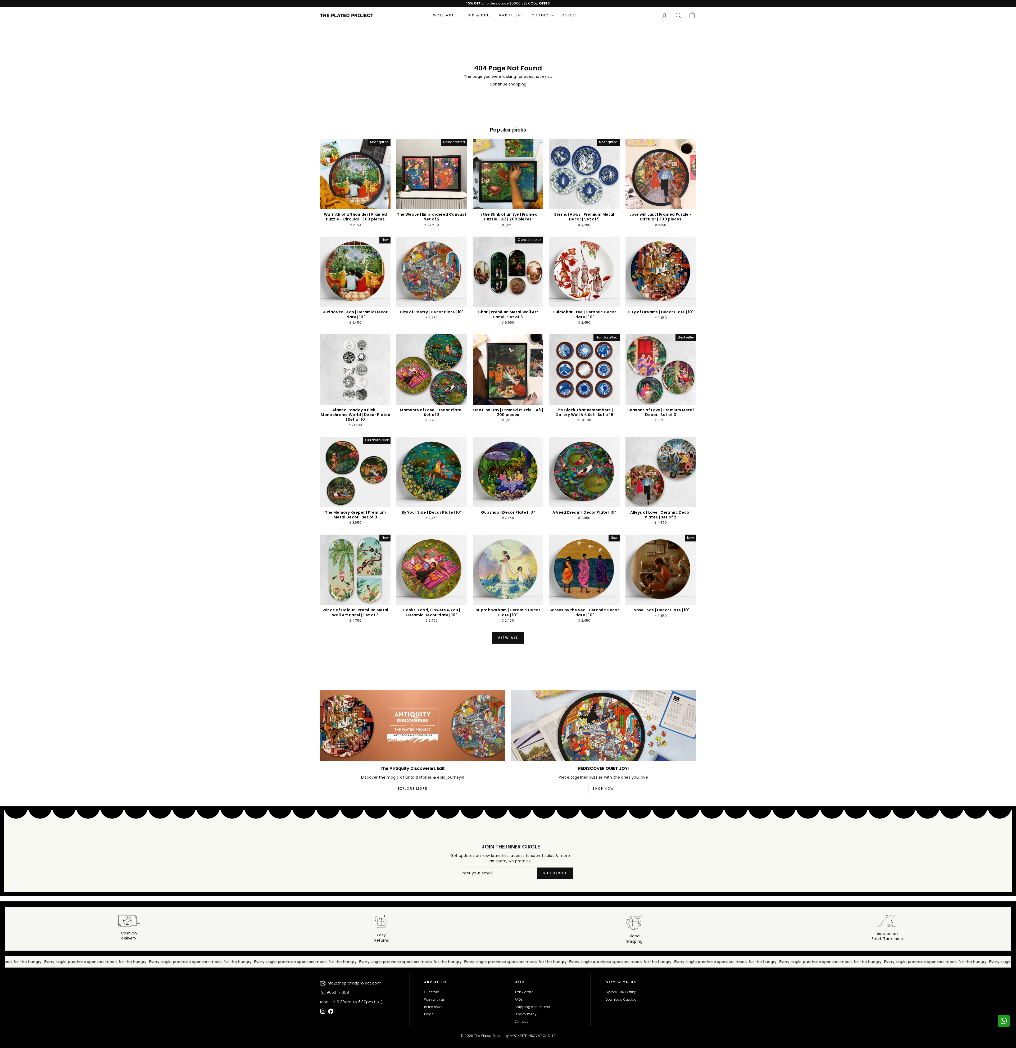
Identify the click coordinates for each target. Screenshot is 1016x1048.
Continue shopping (508, 84)
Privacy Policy (525, 1014)
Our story (431, 992)
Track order (524, 992)
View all (508, 637)
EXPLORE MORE (413, 788)
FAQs (519, 999)
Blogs (429, 1014)
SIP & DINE (479, 15)
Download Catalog (621, 999)
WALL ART (444, 15)
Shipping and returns (532, 1007)
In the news (433, 1007)
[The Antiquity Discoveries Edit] (412, 725)
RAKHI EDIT (511, 15)
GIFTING (541, 15)
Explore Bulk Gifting (621, 992)
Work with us (434, 999)
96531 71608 (337, 992)
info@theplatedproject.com (353, 983)
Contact (521, 1021)
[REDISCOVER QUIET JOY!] (603, 725)
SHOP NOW (603, 788)
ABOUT (570, 15)
